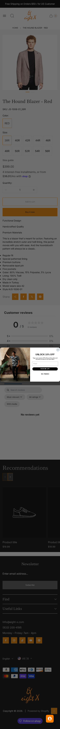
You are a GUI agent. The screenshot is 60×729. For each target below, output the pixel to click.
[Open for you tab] (50, 719)
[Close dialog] (57, 349)
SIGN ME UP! (45, 368)
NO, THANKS (45, 373)
